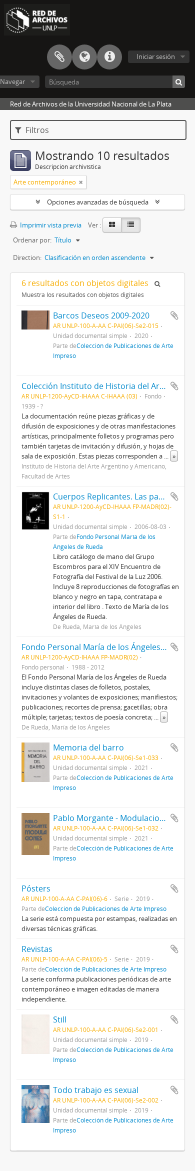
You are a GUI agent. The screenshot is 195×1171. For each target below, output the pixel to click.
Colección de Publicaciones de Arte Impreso (105, 908)
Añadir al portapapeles (175, 315)
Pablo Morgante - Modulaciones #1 (118, 818)
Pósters (36, 888)
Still (59, 1019)
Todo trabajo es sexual (95, 1090)
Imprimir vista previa (50, 225)
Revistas (37, 949)
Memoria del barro (88, 747)
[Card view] (112, 225)
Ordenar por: (32, 240)
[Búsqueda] (178, 82)
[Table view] (130, 225)
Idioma (84, 57)
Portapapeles (59, 57)
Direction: (27, 257)
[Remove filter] (81, 182)
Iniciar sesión (155, 56)
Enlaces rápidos (109, 57)
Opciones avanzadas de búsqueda (98, 202)
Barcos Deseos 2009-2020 (101, 315)
